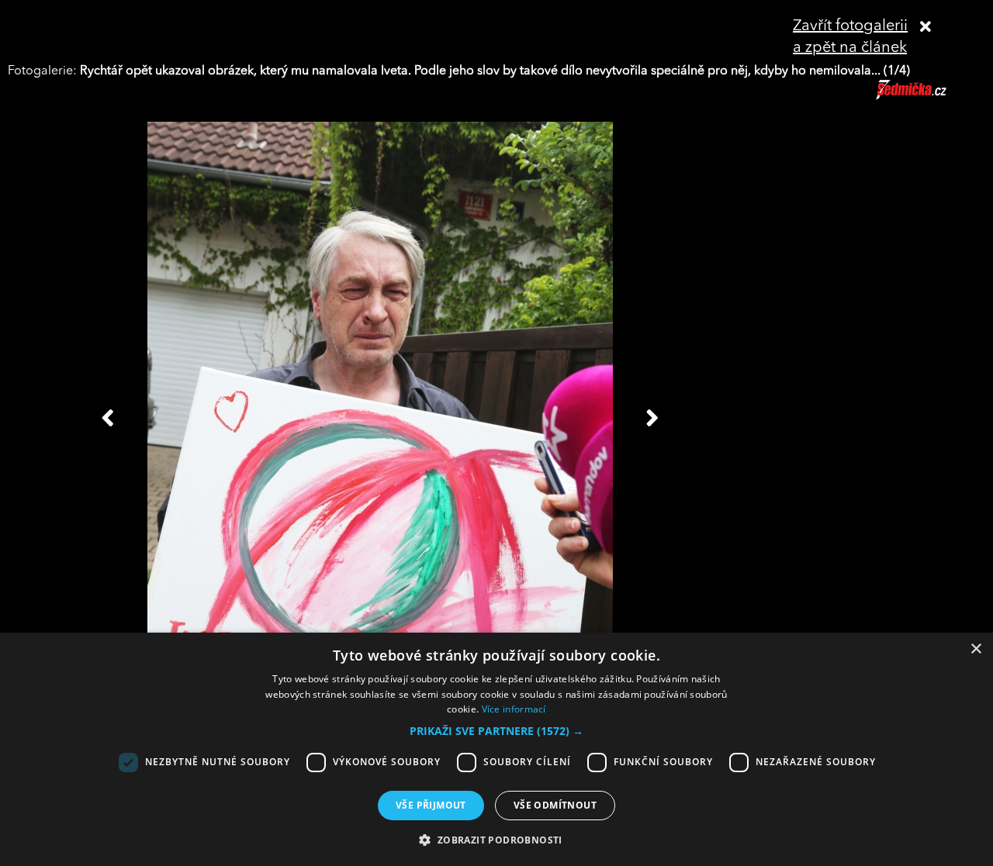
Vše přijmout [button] (431, 805)
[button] (496, 731)
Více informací (514, 709)
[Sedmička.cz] (930, 97)
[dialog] (496, 749)
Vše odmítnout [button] (555, 805)
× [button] (975, 649)
